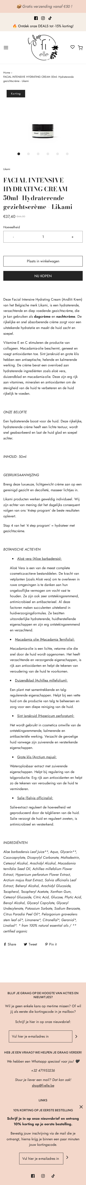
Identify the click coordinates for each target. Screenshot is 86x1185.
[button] (43, 119)
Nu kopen (43, 275)
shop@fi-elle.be (43, 1085)
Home (6, 73)
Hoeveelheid (11, 227)
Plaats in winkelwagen (43, 261)
